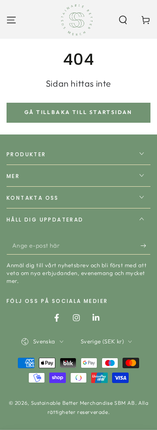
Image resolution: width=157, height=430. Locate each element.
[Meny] (11, 20)
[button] (123, 20)
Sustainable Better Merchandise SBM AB (83, 403)
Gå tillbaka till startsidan (78, 112)
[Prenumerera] (145, 245)
